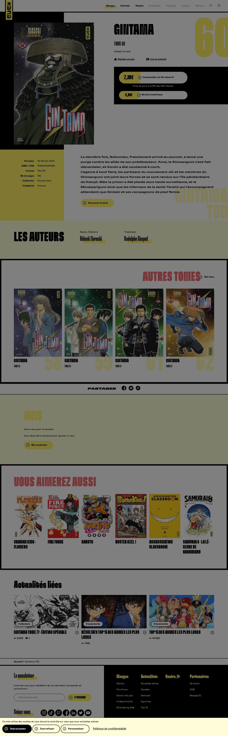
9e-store (194, 683)
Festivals (145, 695)
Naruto (120, 683)
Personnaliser (76, 729)
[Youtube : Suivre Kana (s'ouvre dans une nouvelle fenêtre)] (88, 714)
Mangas (122, 676)
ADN (192, 689)
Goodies (145, 689)
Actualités (149, 676)
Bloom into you (125, 695)
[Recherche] (210, 6)
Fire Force (122, 689)
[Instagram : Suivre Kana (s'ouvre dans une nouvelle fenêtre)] (44, 714)
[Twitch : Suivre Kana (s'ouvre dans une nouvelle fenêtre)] (58, 714)
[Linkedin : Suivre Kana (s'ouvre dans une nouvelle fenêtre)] (73, 714)
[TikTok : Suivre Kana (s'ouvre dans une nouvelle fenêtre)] (51, 714)
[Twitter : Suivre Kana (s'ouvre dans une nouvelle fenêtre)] (80, 714)
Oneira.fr (172, 676)
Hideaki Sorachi (122, 51)
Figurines (146, 701)
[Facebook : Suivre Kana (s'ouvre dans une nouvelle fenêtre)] (66, 714)
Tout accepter (18, 729)
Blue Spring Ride (125, 707)
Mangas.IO (195, 695)
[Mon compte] (219, 6)
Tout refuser (47, 729)
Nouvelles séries (149, 683)
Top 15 (144, 707)
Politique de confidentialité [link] (109, 728)
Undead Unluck (125, 701)
